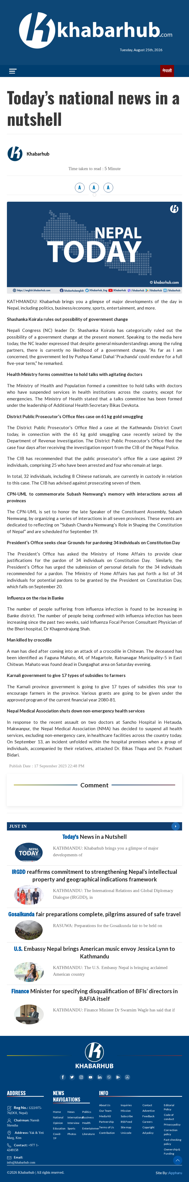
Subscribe (127, 1116)
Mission (126, 1110)
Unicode (126, 1133)
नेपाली (167, 70)
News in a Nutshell (94, 836)
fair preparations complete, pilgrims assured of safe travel (94, 914)
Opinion (57, 1123)
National (57, 1117)
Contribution (107, 1133)
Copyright (148, 1127)
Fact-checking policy (172, 1142)
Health (86, 1123)
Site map (126, 1127)
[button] (177, 1160)
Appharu (175, 1172)
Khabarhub (38, 154)
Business (86, 1117)
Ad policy (148, 1133)
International (71, 1117)
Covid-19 (57, 1136)
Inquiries (126, 1105)
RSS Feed (126, 1121)
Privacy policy (172, 1124)
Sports (71, 1128)
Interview (71, 1123)
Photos (71, 1134)
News (71, 1112)
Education (57, 1128)
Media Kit (105, 1116)
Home (57, 1112)
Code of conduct (169, 1117)
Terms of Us (106, 1127)
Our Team (105, 1110)
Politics (86, 1112)
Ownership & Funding (172, 1151)
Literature (86, 1134)
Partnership (106, 1121)
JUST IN (18, 826)
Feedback (148, 1116)
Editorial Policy (169, 1107)
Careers (147, 1121)
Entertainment (86, 1128)
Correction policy (170, 1132)
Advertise (148, 1110)
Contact (147, 1105)
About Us (104, 1105)
